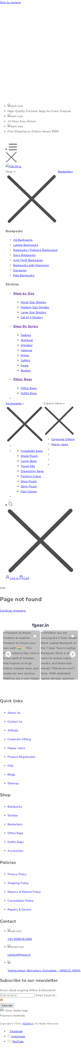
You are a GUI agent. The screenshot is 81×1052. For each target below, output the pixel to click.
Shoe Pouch (29, 481)
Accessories (16, 851)
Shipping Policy (18, 883)
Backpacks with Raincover (31, 265)
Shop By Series (25, 326)
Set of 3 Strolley (32, 317)
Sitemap (13, 783)
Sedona (26, 335)
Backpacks (15, 807)
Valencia (26, 350)
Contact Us (15, 721)
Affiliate (13, 730)
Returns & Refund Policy (24, 892)
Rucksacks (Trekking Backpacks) (35, 250)
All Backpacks (23, 240)
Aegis (24, 365)
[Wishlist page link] (9, 500)
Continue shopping (13, 611)
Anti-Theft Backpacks (28, 260)
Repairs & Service (19, 909)
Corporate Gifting (63, 439)
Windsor (26, 345)
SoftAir (25, 360)
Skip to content (10, 2)
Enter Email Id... (46, 995)
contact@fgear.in (19, 955)
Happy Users (16, 748)
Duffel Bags (29, 393)
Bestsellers (65, 171)
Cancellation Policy (21, 901)
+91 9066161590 (20, 939)
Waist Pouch (29, 456)
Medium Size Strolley (35, 307)
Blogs (11, 774)
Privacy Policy (17, 874)
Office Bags (29, 388)
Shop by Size (23, 293)
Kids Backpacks (23, 275)
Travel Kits (28, 466)
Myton (25, 355)
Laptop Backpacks (25, 245)
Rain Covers (29, 491)
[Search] (40, 538)
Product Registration (21, 757)
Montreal (27, 340)
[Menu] (11, 154)
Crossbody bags (32, 451)
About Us (14, 713)
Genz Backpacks (24, 255)
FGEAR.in (27, 1023)
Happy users (59, 444)
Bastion (26, 370)
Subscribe (7, 1005)
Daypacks (20, 270)
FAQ (11, 766)
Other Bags (22, 379)
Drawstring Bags (32, 471)
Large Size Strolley (33, 312)
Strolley (13, 815)
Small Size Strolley (33, 302)
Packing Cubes (31, 476)
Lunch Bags (29, 461)
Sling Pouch (29, 486)
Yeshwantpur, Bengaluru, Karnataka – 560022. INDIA (44, 970)
